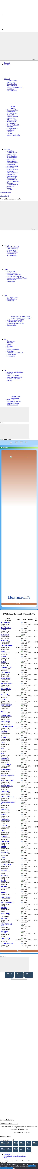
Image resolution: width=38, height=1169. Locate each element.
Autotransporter (12, 80)
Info (5, 370)
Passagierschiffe (12, 123)
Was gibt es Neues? (13, 247)
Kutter (13, 106)
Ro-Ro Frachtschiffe (13, 125)
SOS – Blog (10, 400)
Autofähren (10, 89)
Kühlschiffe (10, 115)
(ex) (5, 721)
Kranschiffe (10, 168)
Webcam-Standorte (12, 405)
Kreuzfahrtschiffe (12, 113)
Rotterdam (10, 351)
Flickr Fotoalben (12, 299)
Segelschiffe (10, 130)
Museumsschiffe (12, 120)
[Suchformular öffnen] (14, 414)
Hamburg (10, 346)
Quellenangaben (12, 255)
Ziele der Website (12, 248)
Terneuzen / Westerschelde (15, 353)
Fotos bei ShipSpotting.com (15, 323)
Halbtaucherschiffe (12, 166)
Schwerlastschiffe (12, 128)
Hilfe (5, 1157)
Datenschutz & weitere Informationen (15, 1156)
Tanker (9, 131)
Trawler (13, 108)
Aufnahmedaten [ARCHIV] (15, 320)
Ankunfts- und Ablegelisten (15, 372)
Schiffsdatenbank (12, 273)
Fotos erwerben (11, 325)
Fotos (5, 295)
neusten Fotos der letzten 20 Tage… (21, 318)
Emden (9, 344)
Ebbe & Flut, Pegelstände (14, 377)
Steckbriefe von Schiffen (14, 276)
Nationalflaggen (15, 396)
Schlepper (10, 126)
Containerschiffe (12, 85)
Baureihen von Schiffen (14, 274)
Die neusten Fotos (12, 297)
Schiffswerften (11, 279)
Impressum (7, 1154)
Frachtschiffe (11, 111)
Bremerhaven (11, 341)
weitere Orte (11, 356)
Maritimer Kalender (13, 403)
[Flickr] (17, 29)
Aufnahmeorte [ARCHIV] (15, 321)
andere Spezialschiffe (13, 135)
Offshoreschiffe (11, 121)
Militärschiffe (11, 118)
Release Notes (11, 253)
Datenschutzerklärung (6, 1168)
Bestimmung (11, 281)
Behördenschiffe (12, 84)
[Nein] (14, 1168)
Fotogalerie (7, 79)
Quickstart (7, 63)
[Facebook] (17, 15)
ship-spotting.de (4, 196)
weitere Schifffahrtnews (14, 401)
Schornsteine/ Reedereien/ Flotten (17, 278)
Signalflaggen (15, 398)
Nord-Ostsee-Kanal (13, 349)
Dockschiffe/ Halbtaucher (14, 87)
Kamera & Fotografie (13, 379)
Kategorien (7, 149)
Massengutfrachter (12, 116)
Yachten (9, 133)
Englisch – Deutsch (13, 375)
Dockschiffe (10, 159)
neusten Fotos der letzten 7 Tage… (21, 316)
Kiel (8, 347)
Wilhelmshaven (11, 354)
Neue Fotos (7, 64)
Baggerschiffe (11, 82)
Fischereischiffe (12, 161)
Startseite (6, 245)
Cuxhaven (10, 342)
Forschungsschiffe (12, 110)
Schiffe (6, 269)
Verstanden (32, 1166)
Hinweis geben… (12, 250)
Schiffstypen (11, 271)
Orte (5, 339)
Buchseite (10, 374)
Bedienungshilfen (12, 252)
